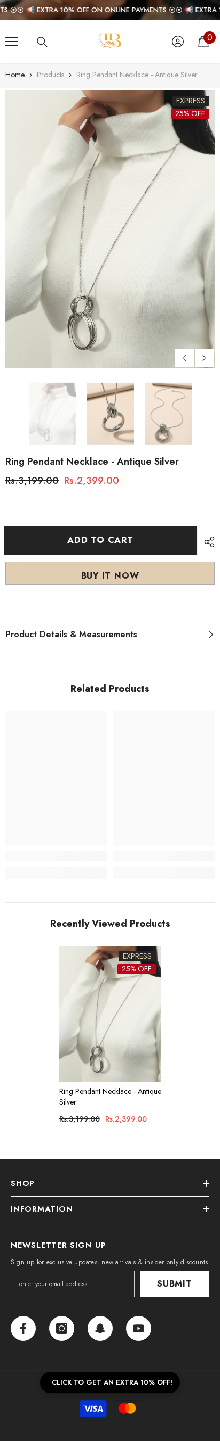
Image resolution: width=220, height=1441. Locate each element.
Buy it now (110, 576)
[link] (56, 856)
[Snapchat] (100, 1328)
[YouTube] (138, 1328)
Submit (174, 1284)
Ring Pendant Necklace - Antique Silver (110, 1096)
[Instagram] (61, 1328)
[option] (110, 229)
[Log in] (178, 41)
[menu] (11, 41)
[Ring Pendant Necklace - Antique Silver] (110, 1013)
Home (15, 74)
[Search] (42, 42)
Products (50, 74)
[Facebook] (23, 1328)
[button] (184, 358)
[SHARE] (207, 542)
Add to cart (102, 540)
